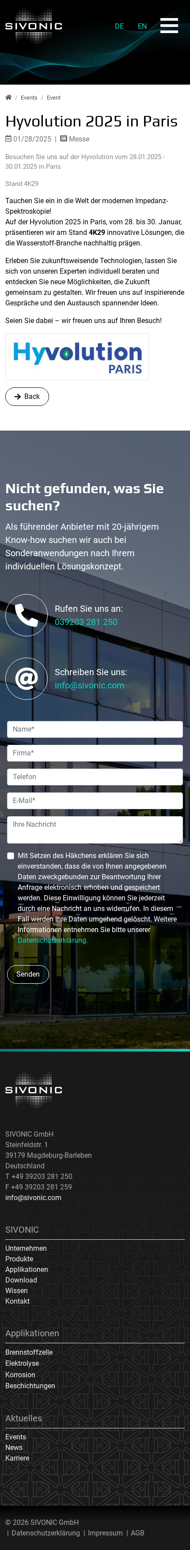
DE (119, 26)
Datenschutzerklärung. (53, 940)
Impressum (105, 1533)
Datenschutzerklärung (45, 1533)
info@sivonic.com (90, 685)
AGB (137, 1533)
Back (32, 396)
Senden (28, 974)
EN (142, 26)
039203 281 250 (86, 622)
